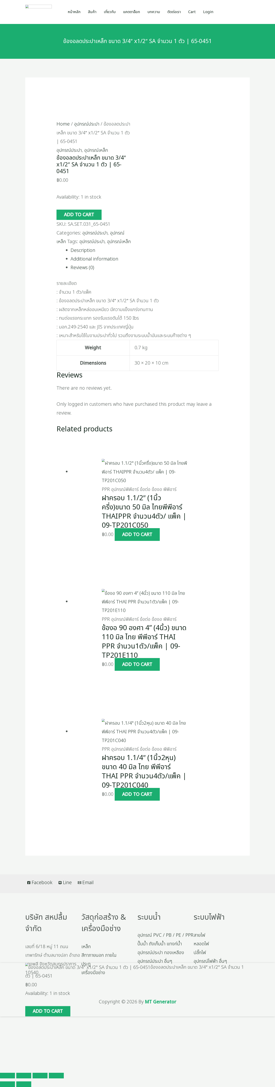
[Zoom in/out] (7, 1075)
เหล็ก (86, 946)
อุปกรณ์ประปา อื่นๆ (155, 961)
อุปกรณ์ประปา (86, 124)
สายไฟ (199, 935)
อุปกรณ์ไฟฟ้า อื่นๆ (210, 961)
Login (208, 12)
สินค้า (92, 12)
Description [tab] (83, 250)
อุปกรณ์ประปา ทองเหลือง (161, 952)
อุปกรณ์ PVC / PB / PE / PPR (165, 935)
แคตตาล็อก (131, 12)
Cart (192, 12)
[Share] (40, 1075)
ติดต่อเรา (174, 12)
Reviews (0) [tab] (82, 267)
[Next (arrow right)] (23, 1084)
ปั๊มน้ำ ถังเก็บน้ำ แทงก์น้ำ (160, 943)
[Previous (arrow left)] (7, 1084)
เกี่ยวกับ (110, 12)
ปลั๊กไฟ (200, 952)
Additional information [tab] (94, 259)
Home (63, 124)
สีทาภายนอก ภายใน (99, 955)
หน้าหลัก (74, 12)
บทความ (153, 12)
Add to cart (79, 214)
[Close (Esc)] (56, 1075)
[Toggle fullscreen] (23, 1075)
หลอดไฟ (201, 943)
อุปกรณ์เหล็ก (96, 150)
